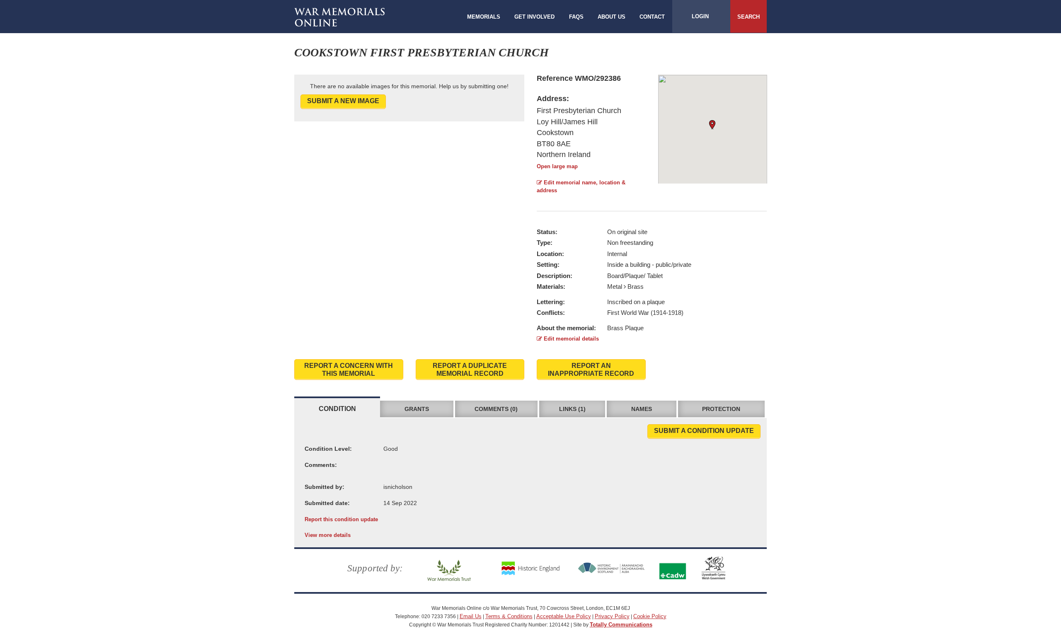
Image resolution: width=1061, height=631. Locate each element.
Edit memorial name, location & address (581, 186)
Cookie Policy (649, 616)
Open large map (557, 166)
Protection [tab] (721, 409)
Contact (652, 17)
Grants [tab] (417, 409)
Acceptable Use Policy (563, 616)
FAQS (576, 17)
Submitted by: (324, 487)
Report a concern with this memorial (348, 369)
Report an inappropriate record (591, 369)
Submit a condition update (704, 430)
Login (700, 16)
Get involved (534, 17)
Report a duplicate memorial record (470, 369)
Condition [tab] (337, 408)
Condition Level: (328, 448)
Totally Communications (621, 624)
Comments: (321, 465)
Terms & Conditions (509, 616)
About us (611, 17)
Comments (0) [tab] (496, 409)
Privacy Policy (612, 616)
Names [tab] (641, 409)
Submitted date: (327, 503)
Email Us (471, 616)
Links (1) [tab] (572, 409)
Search (748, 17)
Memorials (483, 17)
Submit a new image (343, 100)
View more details (328, 535)
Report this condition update (341, 519)
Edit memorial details (570, 339)
